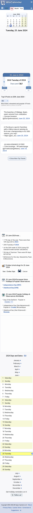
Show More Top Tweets (17, 158)
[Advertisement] (16, 53)
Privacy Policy (7, 507)
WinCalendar (14, 2)
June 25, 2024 (24, 118)
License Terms (17, 507)
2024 (16, 242)
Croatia (13, 307)
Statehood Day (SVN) (10, 288)
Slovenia (6, 312)
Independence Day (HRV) (12, 285)
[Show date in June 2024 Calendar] (16, 23)
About (30, 505)
